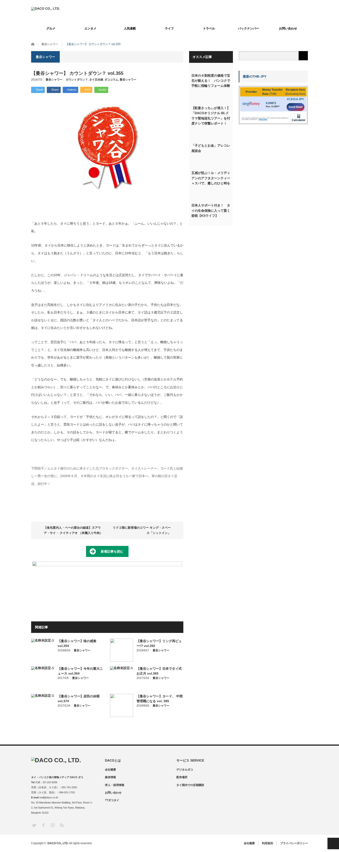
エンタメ (90, 28)
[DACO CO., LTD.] (45, 8)
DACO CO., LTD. (58, 843)
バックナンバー (248, 28)
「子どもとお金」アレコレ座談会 (210, 148)
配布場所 (181, 777)
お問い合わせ (288, 28)
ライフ (169, 28)
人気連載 (130, 28)
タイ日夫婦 (96, 79)
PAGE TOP (333, 843)
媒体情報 (110, 777)
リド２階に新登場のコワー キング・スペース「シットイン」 (142, 530)
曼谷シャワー (54, 79)
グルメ (50, 28)
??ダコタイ (112, 800)
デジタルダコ (184, 769)
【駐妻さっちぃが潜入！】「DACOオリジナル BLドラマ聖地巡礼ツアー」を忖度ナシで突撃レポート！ (210, 115)
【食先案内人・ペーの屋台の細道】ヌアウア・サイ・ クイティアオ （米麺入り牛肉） (73, 530)
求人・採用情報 (114, 785)
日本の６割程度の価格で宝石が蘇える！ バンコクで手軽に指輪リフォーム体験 (210, 81)
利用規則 (267, 843)
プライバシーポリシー (294, 843)
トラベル (209, 28)
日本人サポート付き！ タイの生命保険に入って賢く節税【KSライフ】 (210, 210)
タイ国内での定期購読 (190, 785)
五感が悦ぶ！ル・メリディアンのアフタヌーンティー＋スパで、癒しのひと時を (210, 178)
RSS (62, 825)
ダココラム (111, 79)
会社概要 (110, 769)
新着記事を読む (112, 551)
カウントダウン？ (77, 79)
